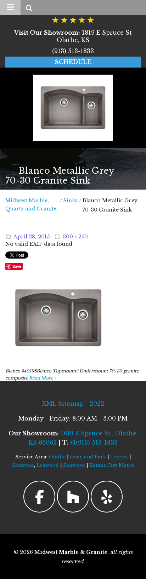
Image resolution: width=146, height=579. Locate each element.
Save (16, 266)
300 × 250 (75, 236)
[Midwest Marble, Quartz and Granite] (73, 108)
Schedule (73, 61)
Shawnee (23, 465)
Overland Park (88, 456)
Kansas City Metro (111, 465)
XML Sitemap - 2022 (73, 403)
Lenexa (119, 456)
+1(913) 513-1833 (94, 442)
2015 (44, 236)
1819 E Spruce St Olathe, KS (73, 36)
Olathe (57, 456)
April (20, 236)
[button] (10, 7)
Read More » (42, 378)
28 (32, 236)
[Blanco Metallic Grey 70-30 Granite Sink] (58, 317)
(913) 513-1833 (73, 50)
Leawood (47, 465)
